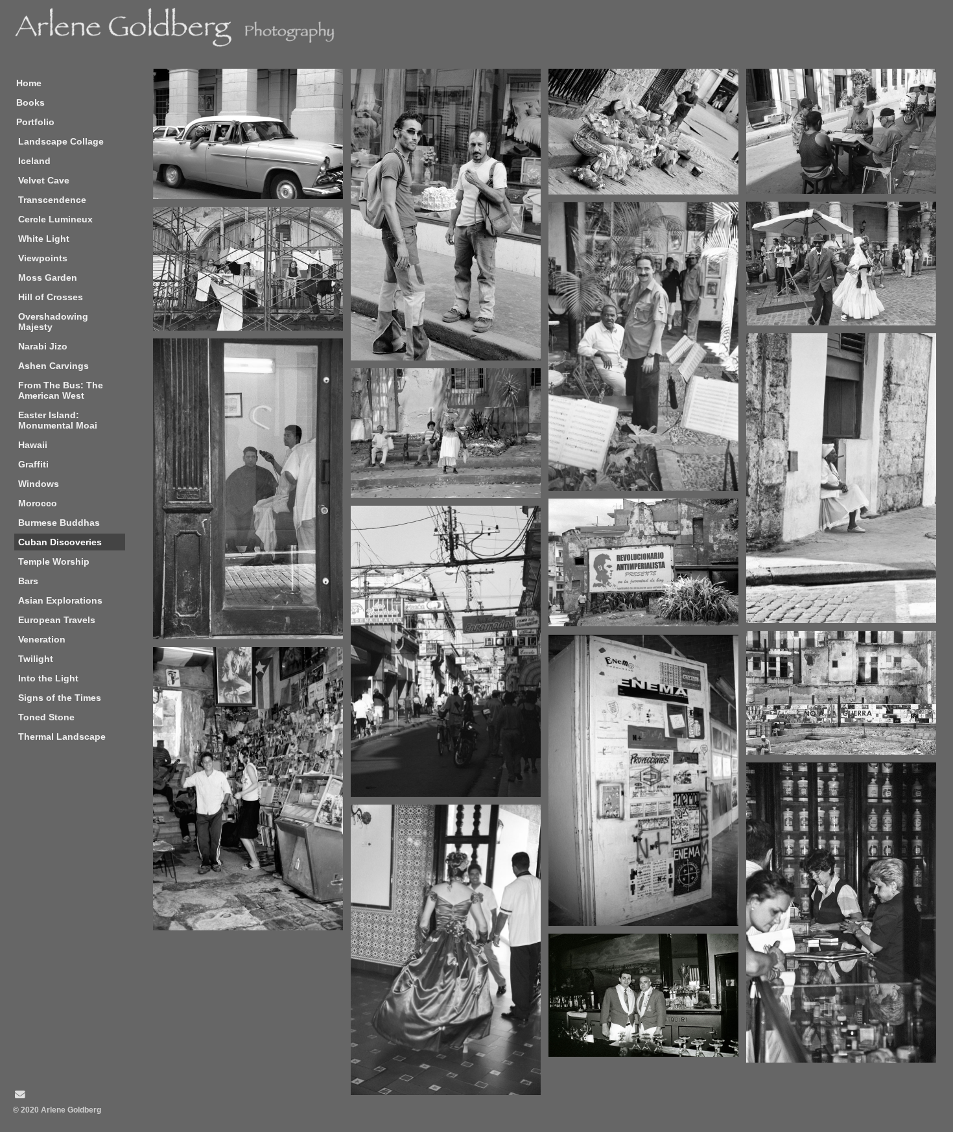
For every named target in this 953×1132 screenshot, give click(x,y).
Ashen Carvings (53, 365)
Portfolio (35, 122)
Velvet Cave (43, 180)
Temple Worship (53, 561)
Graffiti (33, 464)
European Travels (56, 620)
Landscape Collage (61, 141)
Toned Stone (46, 717)
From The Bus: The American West (60, 390)
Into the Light (48, 678)
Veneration (41, 639)
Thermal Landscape (62, 736)
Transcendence (52, 200)
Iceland (34, 161)
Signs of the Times (59, 697)
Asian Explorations (60, 600)
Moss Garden (47, 277)
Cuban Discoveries (60, 542)
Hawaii (32, 445)
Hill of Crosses (50, 297)
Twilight (35, 659)
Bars (28, 581)
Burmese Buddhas (59, 522)
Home (28, 83)
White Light (43, 238)
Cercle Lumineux (55, 219)
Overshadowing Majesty (53, 321)
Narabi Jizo (42, 346)
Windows (38, 483)
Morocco (37, 503)
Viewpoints (42, 258)
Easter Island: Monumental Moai (57, 420)
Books (30, 102)
